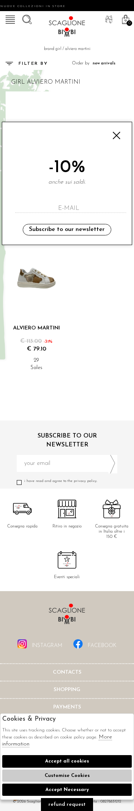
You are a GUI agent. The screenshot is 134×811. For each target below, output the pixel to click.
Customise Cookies (67, 775)
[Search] (26, 18)
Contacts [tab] (67, 672)
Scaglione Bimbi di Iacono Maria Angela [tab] (67, 616)
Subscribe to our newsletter (67, 229)
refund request (67, 804)
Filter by (33, 63)
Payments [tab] (67, 707)
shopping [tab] (67, 690)
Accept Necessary (67, 789)
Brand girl (52, 49)
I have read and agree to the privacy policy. (61, 481)
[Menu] (9, 18)
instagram (46, 646)
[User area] (108, 18)
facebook (101, 646)
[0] (124, 18)
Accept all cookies (67, 761)
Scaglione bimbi (67, 28)
